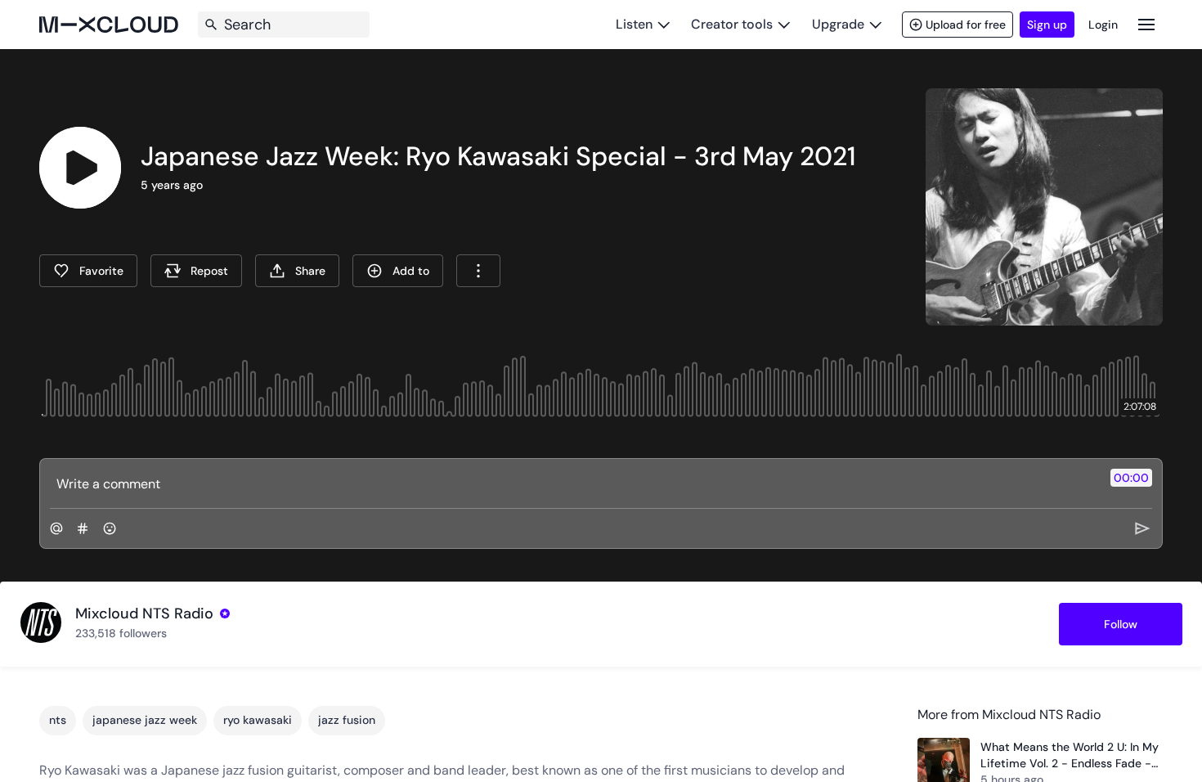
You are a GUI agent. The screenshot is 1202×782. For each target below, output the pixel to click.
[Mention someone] (56, 528)
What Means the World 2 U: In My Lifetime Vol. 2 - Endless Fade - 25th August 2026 (1069, 755)
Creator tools (732, 24)
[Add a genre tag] (82, 528)
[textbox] (573, 483)
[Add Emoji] (109, 528)
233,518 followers (121, 633)
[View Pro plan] (225, 613)
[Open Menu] (1146, 24)
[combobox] (478, 270)
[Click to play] (80, 168)
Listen (634, 24)
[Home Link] (108, 24)
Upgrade (838, 24)
